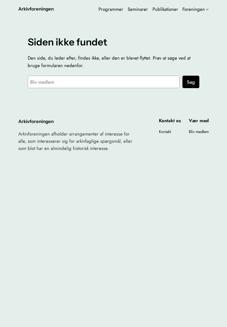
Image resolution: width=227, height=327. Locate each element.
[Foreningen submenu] (207, 9)
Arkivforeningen (36, 9)
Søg (191, 82)
